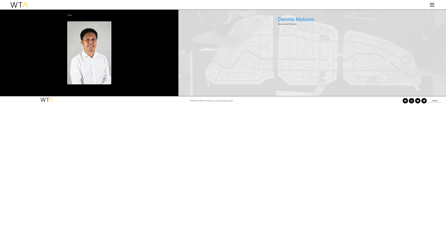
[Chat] (405, 100)
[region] (89, 53)
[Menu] (432, 4)
